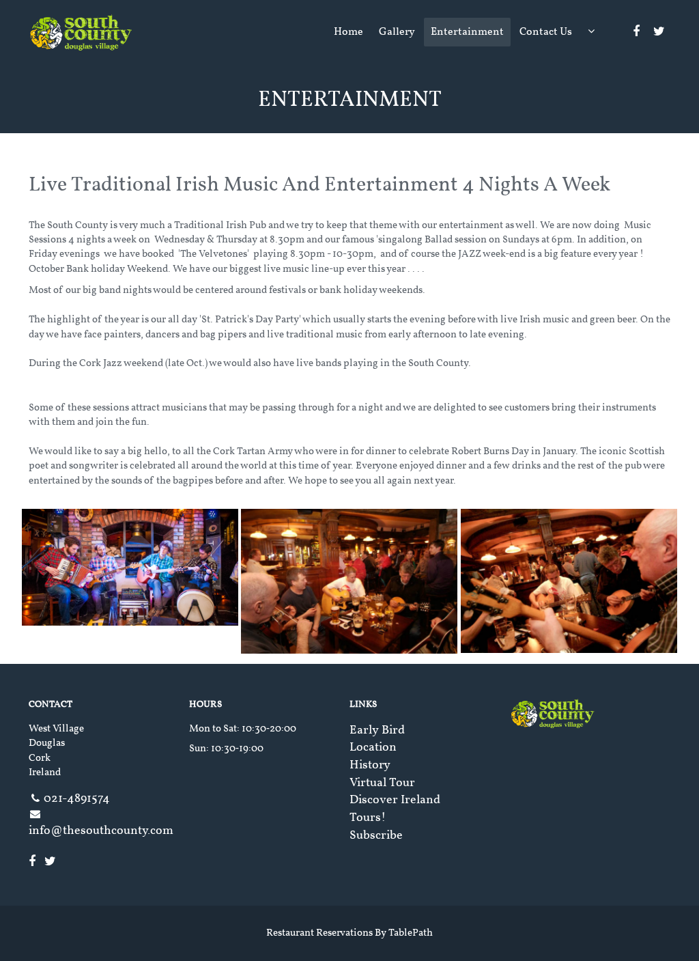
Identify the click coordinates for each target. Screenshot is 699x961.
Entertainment (467, 32)
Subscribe (376, 835)
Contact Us (545, 32)
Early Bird (377, 730)
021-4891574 (77, 798)
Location (373, 747)
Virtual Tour (382, 783)
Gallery (397, 32)
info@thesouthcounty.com (101, 830)
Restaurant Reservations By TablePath (349, 933)
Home (348, 32)
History (370, 765)
